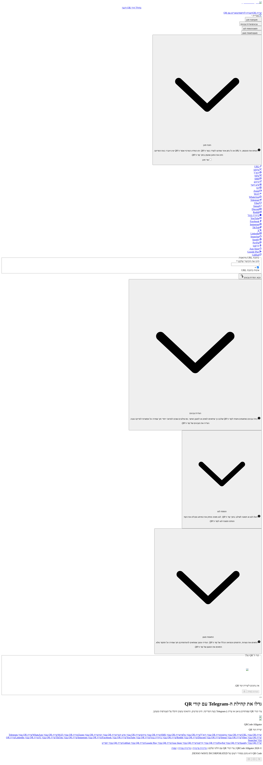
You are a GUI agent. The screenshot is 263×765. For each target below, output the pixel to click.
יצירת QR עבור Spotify (251, 743)
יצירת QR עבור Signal (231, 737)
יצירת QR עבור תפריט (112, 743)
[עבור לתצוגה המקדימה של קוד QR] (260, 697)
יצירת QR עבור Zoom (88, 734)
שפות (174, 748)
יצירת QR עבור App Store (184, 743)
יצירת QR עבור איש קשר (129, 734)
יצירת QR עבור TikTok (67, 737)
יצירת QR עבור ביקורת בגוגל (163, 737)
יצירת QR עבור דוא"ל (211, 734)
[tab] (258, 166)
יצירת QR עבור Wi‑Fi (68, 734)
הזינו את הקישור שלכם (247, 261)
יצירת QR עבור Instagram (90, 737)
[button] (207, 151)
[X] (259, 759)
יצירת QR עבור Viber (252, 737)
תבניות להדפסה (245, 13)
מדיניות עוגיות (184, 748)
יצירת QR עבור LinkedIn (27, 737)
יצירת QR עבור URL (252, 734)
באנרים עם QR (231, 13)
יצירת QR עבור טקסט (231, 734)
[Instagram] (248, 759)
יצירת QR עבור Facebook (114, 737)
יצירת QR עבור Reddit (187, 737)
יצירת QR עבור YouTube (138, 737)
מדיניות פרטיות (200, 748)
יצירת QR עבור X (47, 737)
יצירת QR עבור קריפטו (207, 743)
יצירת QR (257, 13)
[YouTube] (254, 759)
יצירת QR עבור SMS (171, 734)
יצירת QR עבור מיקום (151, 734)
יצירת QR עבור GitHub (134, 743)
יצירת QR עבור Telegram (21, 734)
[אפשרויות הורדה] (244, 691)
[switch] (258, 267)
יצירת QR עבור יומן (108, 734)
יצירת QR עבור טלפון (191, 734)
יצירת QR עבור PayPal (229, 743)
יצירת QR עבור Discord (209, 737)
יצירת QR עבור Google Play (158, 743)
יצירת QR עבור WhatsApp (45, 734)
